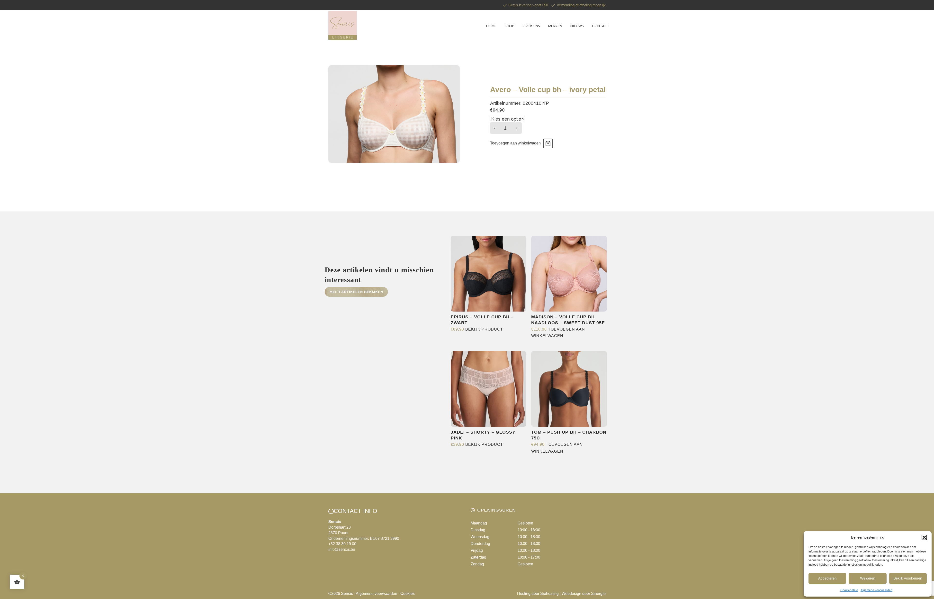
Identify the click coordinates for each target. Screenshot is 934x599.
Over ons (531, 26)
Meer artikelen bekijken (356, 292)
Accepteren (827, 578)
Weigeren (867, 578)
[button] (924, 537)
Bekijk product (484, 329)
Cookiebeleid (849, 590)
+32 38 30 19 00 (342, 544)
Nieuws (577, 26)
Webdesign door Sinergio (584, 593)
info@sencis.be (341, 549)
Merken (555, 26)
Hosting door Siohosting (538, 593)
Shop (509, 26)
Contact (600, 26)
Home (491, 26)
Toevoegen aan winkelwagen (515, 143)
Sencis (347, 593)
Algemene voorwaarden (876, 590)
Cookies (407, 593)
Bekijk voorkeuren (907, 578)
